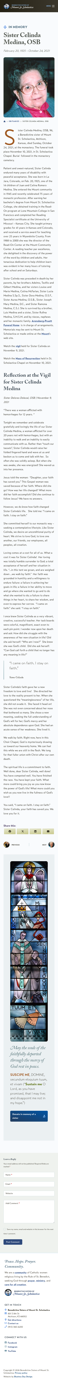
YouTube (12, 1351)
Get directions (14, 1320)
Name (9, 1175)
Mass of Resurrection (28, 358)
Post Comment (13, 1242)
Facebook (12, 1342)
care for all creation (15, 1284)
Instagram (12, 1347)
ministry (40, 1280)
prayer (31, 1280)
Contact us (13, 1323)
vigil (18, 346)
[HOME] (5, 122)
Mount (45, 333)
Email (9, 1184)
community (21, 1272)
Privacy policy (21, 1373)
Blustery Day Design (23, 1376)
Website (9, 1193)
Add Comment (13, 1203)
